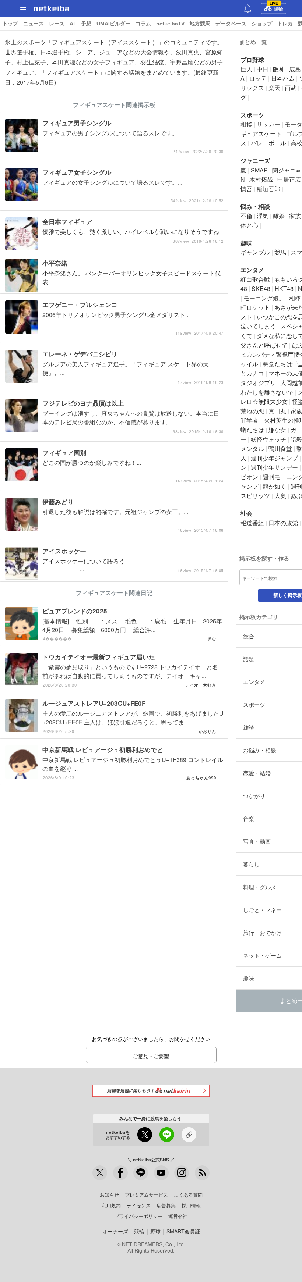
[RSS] (202, 1172)
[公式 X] (99, 1172)
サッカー (268, 124)
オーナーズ (115, 1231)
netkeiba (51, 8)
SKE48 (261, 288)
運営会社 (177, 1215)
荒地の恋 (252, 411)
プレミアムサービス (146, 1194)
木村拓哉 (261, 179)
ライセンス (139, 1205)
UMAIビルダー (113, 23)
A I (73, 23)
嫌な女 (277, 429)
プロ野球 (252, 60)
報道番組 (252, 523)
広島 (295, 69)
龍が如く (274, 486)
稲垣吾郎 (268, 189)
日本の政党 (283, 523)
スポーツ (252, 115)
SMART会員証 (183, 1231)
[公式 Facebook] (120, 1172)
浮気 (262, 215)
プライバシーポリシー (138, 1215)
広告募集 (166, 1205)
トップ (10, 23)
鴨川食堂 (280, 448)
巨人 (246, 69)
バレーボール (268, 143)
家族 (295, 215)
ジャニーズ (255, 160)
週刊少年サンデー (274, 467)
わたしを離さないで (267, 392)
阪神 (279, 69)
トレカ (285, 23)
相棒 (295, 298)
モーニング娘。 (264, 298)
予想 (86, 23)
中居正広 (289, 179)
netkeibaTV (170, 23)
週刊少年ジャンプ (274, 458)
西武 (290, 87)
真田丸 (277, 411)
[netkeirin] (151, 1091)
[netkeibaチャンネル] (161, 1172)
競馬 (280, 252)
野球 (155, 1231)
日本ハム (283, 78)
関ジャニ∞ (286, 170)
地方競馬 (200, 23)
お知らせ (109, 1194)
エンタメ (252, 270)
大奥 (280, 495)
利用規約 (111, 1205)
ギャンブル (255, 252)
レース (56, 23)
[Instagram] (181, 1172)
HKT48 (284, 288)
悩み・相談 (255, 206)
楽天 (274, 87)
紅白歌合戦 (255, 279)
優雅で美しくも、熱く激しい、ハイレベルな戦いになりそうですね (133, 235)
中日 (262, 69)
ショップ (262, 23)
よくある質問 (188, 1194)
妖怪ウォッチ (268, 439)
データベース (230, 23)
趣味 (246, 243)
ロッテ (258, 78)
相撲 (246, 124)
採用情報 (191, 1205)
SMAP (259, 170)
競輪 (277, 7)
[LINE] (140, 1172)
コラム (143, 23)
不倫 (246, 215)
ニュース (33, 23)
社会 (246, 513)
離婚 (279, 215)
